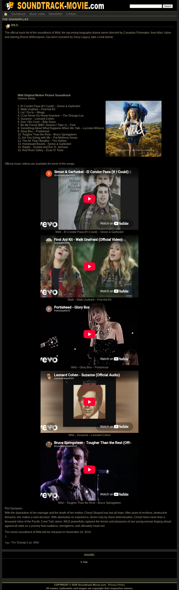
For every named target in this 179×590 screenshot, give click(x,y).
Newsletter (56, 14)
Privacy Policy (116, 584)
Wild (14, 25)
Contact (71, 14)
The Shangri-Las (21, 542)
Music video (37, 14)
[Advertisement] (89, 66)
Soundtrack (18, 14)
